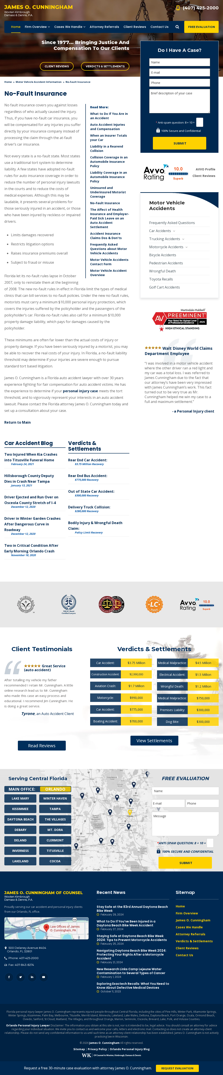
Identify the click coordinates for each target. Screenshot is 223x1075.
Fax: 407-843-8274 (21, 964)
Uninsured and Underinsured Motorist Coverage (108, 192)
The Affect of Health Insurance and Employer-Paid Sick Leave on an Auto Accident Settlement (109, 218)
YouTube (43, 977)
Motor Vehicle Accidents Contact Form (109, 262)
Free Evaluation (201, 27)
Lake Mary (20, 798)
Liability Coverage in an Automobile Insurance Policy (108, 176)
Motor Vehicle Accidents (167, 205)
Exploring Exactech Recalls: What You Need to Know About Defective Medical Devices (133, 987)
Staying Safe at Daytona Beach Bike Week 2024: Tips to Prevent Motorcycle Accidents (132, 940)
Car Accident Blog (28, 443)
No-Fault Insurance (105, 203)
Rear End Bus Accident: (87, 477)
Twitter (20, 977)
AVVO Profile (205, 169)
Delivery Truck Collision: (89, 509)
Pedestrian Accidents (166, 263)
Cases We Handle (189, 927)
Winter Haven (55, 798)
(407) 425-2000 (201, 7)
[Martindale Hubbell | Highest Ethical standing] (179, 320)
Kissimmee (20, 809)
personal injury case (80, 391)
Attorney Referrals (190, 934)
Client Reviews (57, 66)
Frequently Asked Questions (172, 223)
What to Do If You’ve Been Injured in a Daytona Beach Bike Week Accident (126, 925)
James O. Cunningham (193, 920)
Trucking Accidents (164, 239)
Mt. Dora (55, 830)
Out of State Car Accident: (91, 493)
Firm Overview (187, 913)
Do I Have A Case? (179, 50)
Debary (20, 830)
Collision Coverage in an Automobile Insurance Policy (109, 161)
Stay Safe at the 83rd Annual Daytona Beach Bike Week (132, 910)
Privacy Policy (97, 1049)
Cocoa (55, 861)
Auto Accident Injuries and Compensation (107, 126)
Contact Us (184, 955)
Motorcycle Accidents (166, 247)
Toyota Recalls (161, 279)
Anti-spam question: (170, 122)
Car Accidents (160, 231)
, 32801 (26, 949)
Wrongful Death (162, 271)
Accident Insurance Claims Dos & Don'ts (106, 235)
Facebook (9, 977)
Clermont (55, 840)
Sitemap (79, 1049)
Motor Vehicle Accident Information (39, 81)
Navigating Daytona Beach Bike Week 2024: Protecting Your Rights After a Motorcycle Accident (131, 956)
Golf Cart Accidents (164, 287)
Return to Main (17, 422)
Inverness (20, 851)
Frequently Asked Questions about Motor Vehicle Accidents (108, 248)
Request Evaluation (177, 1068)
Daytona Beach (20, 819)
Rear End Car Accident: (87, 461)
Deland (20, 840)
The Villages (55, 819)
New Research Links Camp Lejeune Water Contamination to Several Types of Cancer (131, 973)
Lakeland (20, 861)
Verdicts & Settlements (105, 66)
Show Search (177, 27)
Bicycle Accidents (162, 255)
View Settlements (154, 741)
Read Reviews (42, 746)
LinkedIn (32, 977)
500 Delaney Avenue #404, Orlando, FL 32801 (46, 928)
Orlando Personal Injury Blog (130, 1049)
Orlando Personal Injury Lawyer (28, 1025)
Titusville (55, 851)
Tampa (55, 809)
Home (8, 81)
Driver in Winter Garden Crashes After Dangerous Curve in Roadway (32, 524)
